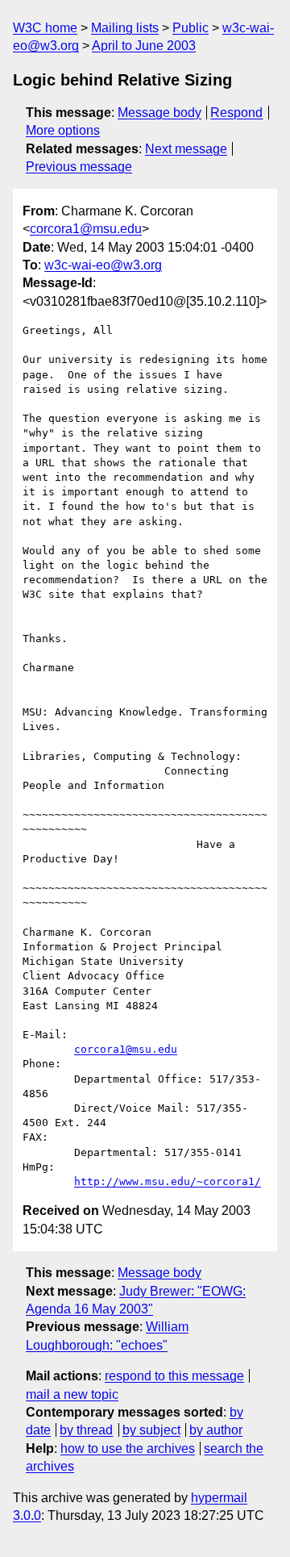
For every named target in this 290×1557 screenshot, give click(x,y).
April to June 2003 (144, 45)
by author (215, 1430)
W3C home (45, 28)
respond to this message (174, 1376)
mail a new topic (72, 1394)
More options (63, 130)
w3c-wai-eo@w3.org (103, 265)
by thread (86, 1430)
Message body (159, 112)
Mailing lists (125, 28)
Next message (186, 149)
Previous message (79, 166)
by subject (151, 1430)
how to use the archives (127, 1448)
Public (190, 28)
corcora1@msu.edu (86, 229)
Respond (236, 112)
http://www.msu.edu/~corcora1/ (167, 1181)
